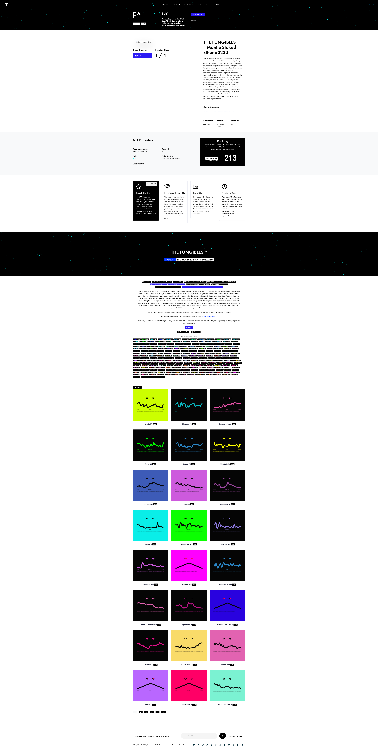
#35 (153, 353)
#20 (220, 344)
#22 (153, 339)
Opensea (196, 332)
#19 (152, 355)
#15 (137, 353)
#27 (210, 339)
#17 (154, 362)
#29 (195, 344)
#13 (186, 358)
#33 (194, 339)
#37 (161, 341)
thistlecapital (184, 332)
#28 (177, 339)
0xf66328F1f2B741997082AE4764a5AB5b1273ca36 (221, 111)
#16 (234, 346)
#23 (186, 341)
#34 (194, 365)
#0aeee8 (135, 158)
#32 (153, 346)
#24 (186, 339)
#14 (236, 339)
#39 (168, 351)
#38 (203, 372)
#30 (137, 339)
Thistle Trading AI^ (209, 316)
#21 (194, 341)
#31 (170, 353)
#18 (161, 339)
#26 (170, 341)
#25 (145, 339)
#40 (178, 341)
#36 (227, 372)
